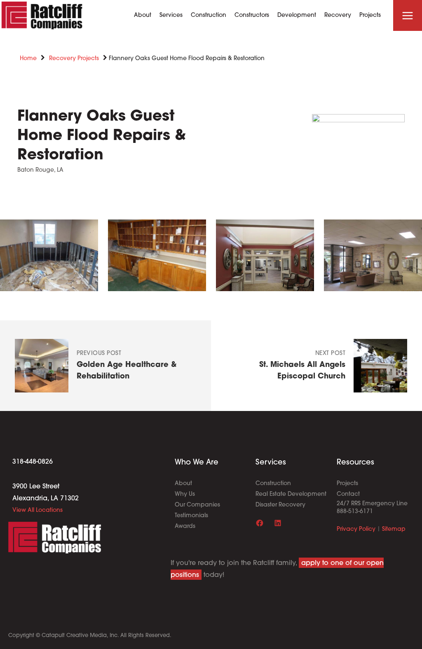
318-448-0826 (32, 462)
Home (28, 59)
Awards (185, 526)
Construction (273, 484)
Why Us (185, 494)
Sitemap (394, 529)
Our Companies (197, 505)
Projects (347, 484)
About (183, 484)
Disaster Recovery (280, 505)
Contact (348, 494)
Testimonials (191, 516)
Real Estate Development (291, 494)
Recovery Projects (74, 59)
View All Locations (37, 510)
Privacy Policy (356, 529)
